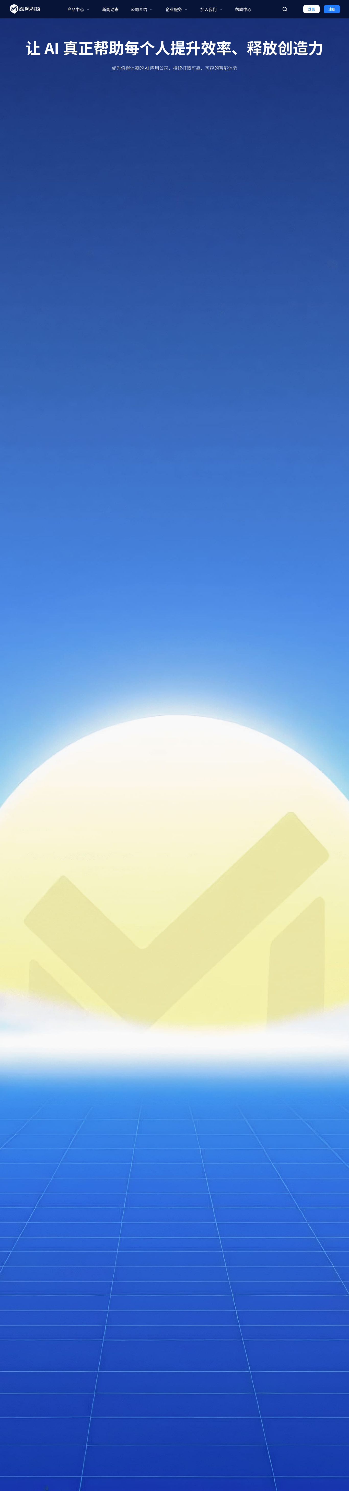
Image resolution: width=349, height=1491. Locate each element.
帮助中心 (243, 9)
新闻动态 (110, 9)
